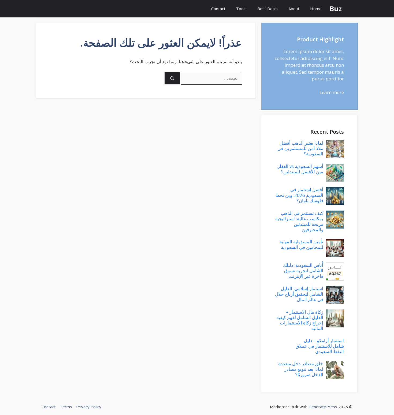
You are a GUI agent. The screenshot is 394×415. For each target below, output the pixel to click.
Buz (336, 8)
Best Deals (267, 8)
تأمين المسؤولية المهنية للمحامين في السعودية (301, 244)
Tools (241, 8)
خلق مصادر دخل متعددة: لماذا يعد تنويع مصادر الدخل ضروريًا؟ (300, 368)
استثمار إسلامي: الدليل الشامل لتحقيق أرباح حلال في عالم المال (299, 293)
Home (316, 8)
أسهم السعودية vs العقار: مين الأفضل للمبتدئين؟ (300, 169)
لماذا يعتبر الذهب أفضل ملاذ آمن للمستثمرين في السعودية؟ (300, 148)
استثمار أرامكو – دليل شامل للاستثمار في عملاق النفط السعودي (320, 345)
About (293, 8)
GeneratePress (322, 406)
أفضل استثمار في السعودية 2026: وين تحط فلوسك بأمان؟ (299, 195)
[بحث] (172, 78)
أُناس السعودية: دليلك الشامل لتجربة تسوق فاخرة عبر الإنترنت (303, 270)
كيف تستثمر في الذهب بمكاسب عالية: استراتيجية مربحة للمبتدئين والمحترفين (299, 221)
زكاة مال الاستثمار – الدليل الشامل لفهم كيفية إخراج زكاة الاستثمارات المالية (299, 320)
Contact (218, 8)
